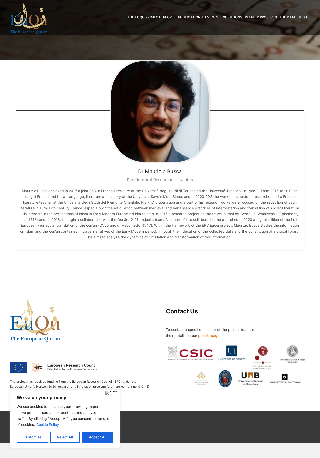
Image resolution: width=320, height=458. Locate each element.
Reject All (65, 437)
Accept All (97, 437)
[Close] (112, 393)
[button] (306, 17)
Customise (33, 437)
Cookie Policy (47, 424)
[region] (65, 418)
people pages (210, 335)
